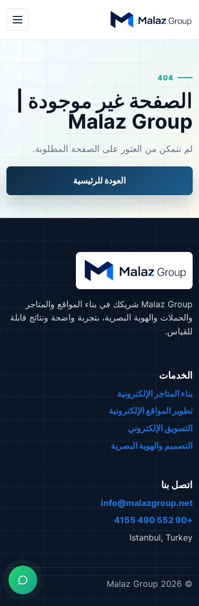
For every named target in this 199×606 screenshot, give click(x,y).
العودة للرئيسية (99, 180)
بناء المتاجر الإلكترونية (155, 393)
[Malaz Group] (150, 19)
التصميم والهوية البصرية (152, 445)
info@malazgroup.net (147, 503)
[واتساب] (22, 580)
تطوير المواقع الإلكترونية (151, 410)
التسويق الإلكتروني (160, 428)
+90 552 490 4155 (153, 520)
